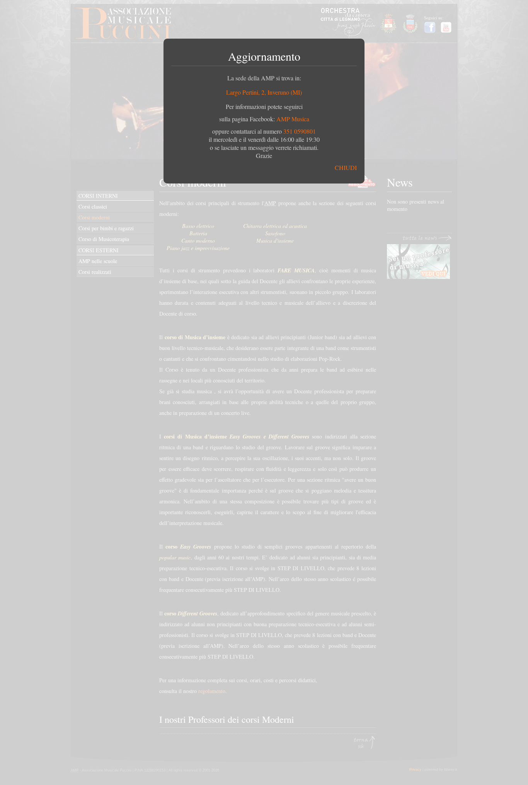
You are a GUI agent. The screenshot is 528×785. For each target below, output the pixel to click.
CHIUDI (346, 167)
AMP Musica (292, 119)
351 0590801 (299, 131)
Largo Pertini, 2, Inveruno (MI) (264, 92)
